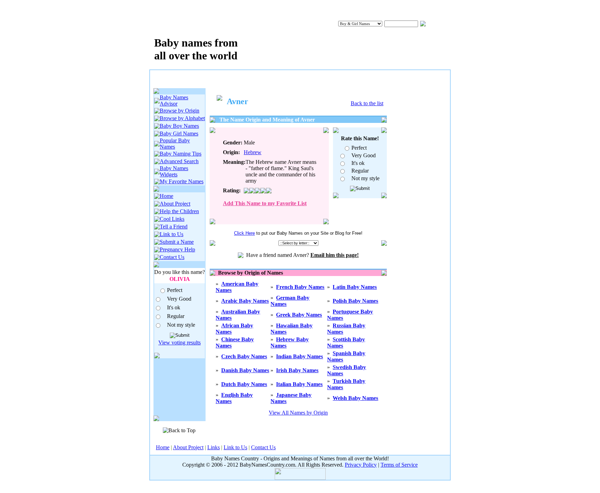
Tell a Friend (174, 226)
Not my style (181, 325)
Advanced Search (179, 161)
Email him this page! (334, 255)
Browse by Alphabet (182, 118)
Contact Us (172, 257)
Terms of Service (399, 465)
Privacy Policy (361, 465)
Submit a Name (177, 242)
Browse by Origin (179, 111)
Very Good (179, 299)
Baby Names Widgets (174, 171)
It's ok (173, 307)
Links (213, 447)
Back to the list (367, 103)
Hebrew (252, 152)
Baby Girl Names (179, 133)
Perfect (174, 290)
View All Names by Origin (298, 413)
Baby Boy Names (179, 126)
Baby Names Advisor (174, 100)
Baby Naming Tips (180, 154)
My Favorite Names (181, 181)
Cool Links (172, 219)
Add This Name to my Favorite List (265, 203)
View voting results (179, 342)
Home (166, 196)
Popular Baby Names (175, 143)
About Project (175, 204)
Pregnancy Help (177, 249)
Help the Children (179, 211)
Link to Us (171, 234)
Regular (175, 316)
